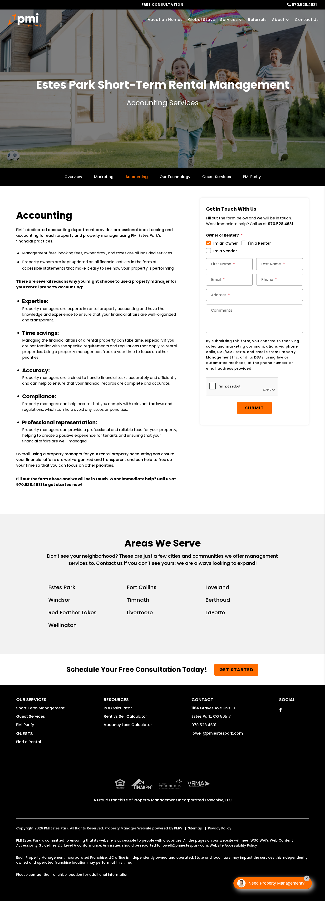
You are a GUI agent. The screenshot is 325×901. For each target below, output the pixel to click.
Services (229, 19)
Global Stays (201, 19)
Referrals (257, 19)
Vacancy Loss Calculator (128, 724)
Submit (254, 408)
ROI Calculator (118, 708)
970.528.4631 (304, 4)
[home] (25, 20)
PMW (178, 828)
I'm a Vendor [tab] (225, 251)
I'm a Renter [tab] (259, 243)
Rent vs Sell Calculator (125, 716)
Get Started (236, 670)
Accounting (136, 176)
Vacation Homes (165, 19)
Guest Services (216, 176)
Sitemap (195, 828)
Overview (73, 176)
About (278, 19)
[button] (280, 710)
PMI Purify (252, 176)
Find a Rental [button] (28, 742)
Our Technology (175, 176)
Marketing (103, 176)
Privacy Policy (219, 828)
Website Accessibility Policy (233, 845)
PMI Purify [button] (25, 724)
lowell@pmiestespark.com (217, 733)
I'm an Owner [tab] (225, 243)
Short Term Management (40, 708)
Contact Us (307, 19)
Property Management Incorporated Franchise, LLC (183, 800)
